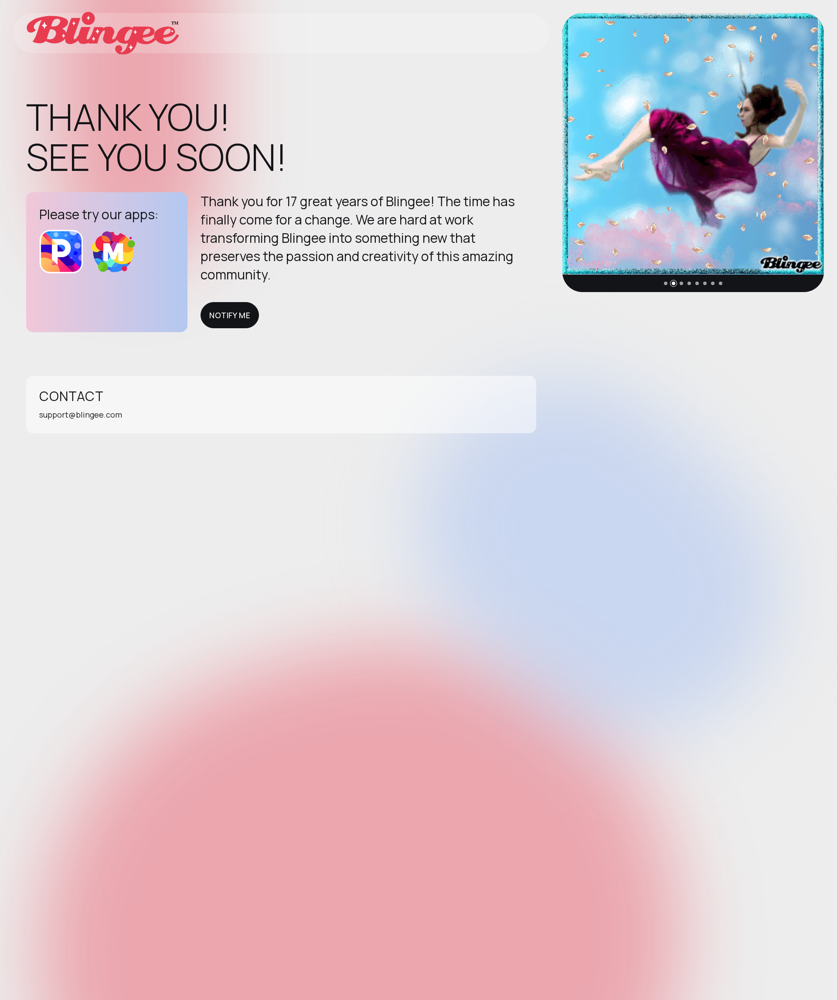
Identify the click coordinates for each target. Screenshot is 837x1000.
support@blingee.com (80, 414)
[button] (665, 283)
